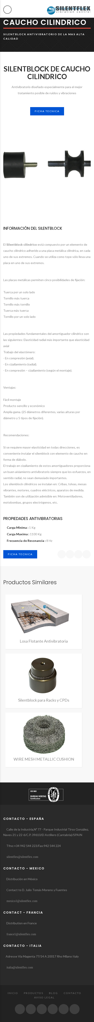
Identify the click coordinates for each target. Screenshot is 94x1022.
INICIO (13, 993)
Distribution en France (21, 923)
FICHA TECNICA (47, 111)
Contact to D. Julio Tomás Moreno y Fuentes (36, 890)
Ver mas (43, 617)
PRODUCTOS (33, 993)
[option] (47, 166)
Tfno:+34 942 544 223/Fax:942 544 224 (33, 846)
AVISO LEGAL (44, 997)
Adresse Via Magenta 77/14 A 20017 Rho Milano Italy (42, 956)
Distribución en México (22, 879)
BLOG (53, 993)
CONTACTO (72, 993)
